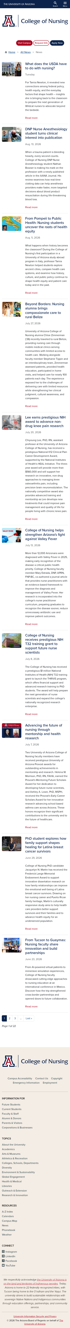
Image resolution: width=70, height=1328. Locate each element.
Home (11, 52)
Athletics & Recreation (15, 1158)
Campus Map (9, 1221)
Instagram (11, 1251)
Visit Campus (24, 43)
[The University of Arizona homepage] (19, 4)
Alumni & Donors (11, 1118)
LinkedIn (10, 1256)
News (5, 1225)
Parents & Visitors (12, 1123)
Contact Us (41, 1078)
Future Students (11, 1104)
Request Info (41, 43)
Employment (50, 1082)
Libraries (7, 1186)
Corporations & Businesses (17, 1127)
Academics (8, 1149)
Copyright (56, 1078)
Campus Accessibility (20, 1078)
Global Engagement (13, 1177)
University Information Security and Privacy (35, 1316)
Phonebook (8, 1230)
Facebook (11, 1261)
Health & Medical (12, 1181)
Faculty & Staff (10, 1113)
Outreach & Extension (14, 1190)
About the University (13, 1144)
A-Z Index (7, 1211)
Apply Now (57, 43)
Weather (7, 1234)
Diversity (7, 1167)
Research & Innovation (15, 1195)
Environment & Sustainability (18, 1172)
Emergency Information (26, 1082)
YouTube (10, 1265)
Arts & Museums (11, 1154)
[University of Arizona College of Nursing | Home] (35, 21)
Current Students (11, 1109)
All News (26, 52)
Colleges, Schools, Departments (20, 1163)
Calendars (8, 1216)
